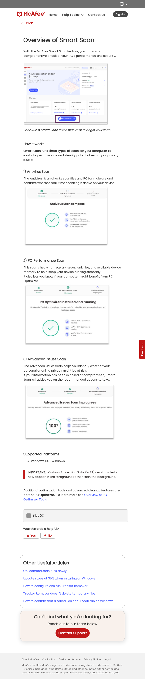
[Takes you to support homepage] (31, 14)
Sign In (120, 14)
